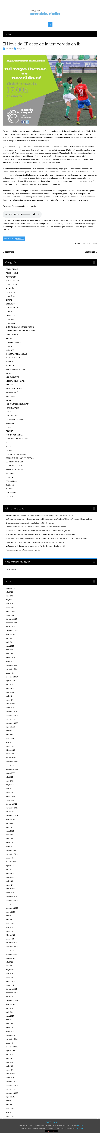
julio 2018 (9, 962)
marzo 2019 (10, 931)
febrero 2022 (10, 796)
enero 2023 (10, 754)
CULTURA (9, 312)
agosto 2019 (10, 912)
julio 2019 (9, 916)
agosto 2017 (10, 1004)
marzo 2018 (10, 977)
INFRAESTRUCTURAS (14, 358)
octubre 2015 (10, 1089)
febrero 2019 (10, 935)
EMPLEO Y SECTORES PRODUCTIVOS (20, 331)
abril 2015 (9, 1112)
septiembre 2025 (12, 630)
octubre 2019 (10, 904)
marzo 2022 (10, 792)
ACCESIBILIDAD (12, 269)
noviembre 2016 (12, 1039)
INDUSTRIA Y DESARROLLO (16, 354)
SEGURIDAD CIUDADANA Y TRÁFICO (20, 458)
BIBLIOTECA (10, 292)
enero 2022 (10, 800)
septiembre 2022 (12, 769)
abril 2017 (9, 1020)
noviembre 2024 (12, 669)
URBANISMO (10, 493)
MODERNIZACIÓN (12, 392)
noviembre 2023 (12, 715)
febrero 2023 (10, 750)
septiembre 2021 (12, 816)
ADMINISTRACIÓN (13, 281)
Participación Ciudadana (15, 420)
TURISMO (9, 489)
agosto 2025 (10, 634)
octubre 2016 (10, 1043)
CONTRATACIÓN (12, 308)
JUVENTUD (10, 365)
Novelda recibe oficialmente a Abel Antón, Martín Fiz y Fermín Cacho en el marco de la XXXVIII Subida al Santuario (46, 538)
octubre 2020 (10, 858)
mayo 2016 (10, 1062)
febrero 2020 (10, 889)
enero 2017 (10, 1031)
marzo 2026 (10, 607)
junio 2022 (10, 781)
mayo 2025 (10, 646)
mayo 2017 (10, 1016)
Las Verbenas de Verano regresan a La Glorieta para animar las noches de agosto (35, 542)
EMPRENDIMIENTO (13, 335)
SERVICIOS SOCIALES (14, 470)
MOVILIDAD (10, 396)
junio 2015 (10, 1105)
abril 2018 (9, 974)
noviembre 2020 (12, 854)
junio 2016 (10, 1058)
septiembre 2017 (12, 1000)
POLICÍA (9, 427)
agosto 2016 (10, 1051)
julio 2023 (9, 731)
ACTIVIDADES (11, 277)
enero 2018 (10, 985)
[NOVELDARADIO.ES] (50, 18)
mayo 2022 (10, 785)
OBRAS (8, 412)
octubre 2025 (10, 627)
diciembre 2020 (11, 850)
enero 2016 (10, 1078)
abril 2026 (9, 604)
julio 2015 (9, 1101)
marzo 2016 (10, 1070)
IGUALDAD (10, 350)
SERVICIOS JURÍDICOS (14, 462)
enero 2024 (10, 708)
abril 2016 (9, 1066)
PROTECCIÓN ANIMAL (14, 435)
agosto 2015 (10, 1097)
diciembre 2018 (11, 943)
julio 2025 (9, 638)
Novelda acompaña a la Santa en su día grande (23, 550)
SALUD (8, 446)
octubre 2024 (10, 673)
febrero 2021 (10, 842)
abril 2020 (9, 881)
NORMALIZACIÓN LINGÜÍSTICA (17, 404)
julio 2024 (9, 685)
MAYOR (9, 373)
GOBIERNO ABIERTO (13, 342)
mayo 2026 (10, 600)
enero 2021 (10, 846)
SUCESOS (10, 485)
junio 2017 (10, 1012)
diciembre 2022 (11, 758)
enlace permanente (90, 243)
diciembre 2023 (11, 711)
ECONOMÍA (10, 319)
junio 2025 (10, 642)
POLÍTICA (9, 431)
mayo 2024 (10, 692)
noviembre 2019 (12, 900)
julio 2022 (9, 777)
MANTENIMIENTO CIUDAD (16, 369)
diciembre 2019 (11, 896)
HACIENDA (10, 346)
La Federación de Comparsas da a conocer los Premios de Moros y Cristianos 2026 (35, 546)
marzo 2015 (10, 1116)
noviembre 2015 (12, 1085)
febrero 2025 (10, 658)
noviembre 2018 (12, 947)
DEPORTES (20, 238)
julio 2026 (9, 592)
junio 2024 (10, 688)
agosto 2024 (10, 681)
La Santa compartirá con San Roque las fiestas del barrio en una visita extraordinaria (36, 527)
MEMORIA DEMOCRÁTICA (15, 381)
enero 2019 (10, 939)
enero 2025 (10, 661)
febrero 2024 (10, 704)
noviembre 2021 (12, 808)
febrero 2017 (10, 1028)
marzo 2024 (10, 700)
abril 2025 (9, 650)
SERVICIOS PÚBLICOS (14, 466)
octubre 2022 (10, 765)
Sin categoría (10, 473)
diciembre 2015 (11, 1081)
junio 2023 (10, 735)
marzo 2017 (10, 1024)
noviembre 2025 (12, 623)
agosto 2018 (10, 958)
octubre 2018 (10, 950)
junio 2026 (10, 596)
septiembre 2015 (12, 1093)
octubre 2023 (10, 719)
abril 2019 (9, 927)
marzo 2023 (10, 746)
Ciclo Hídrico (10, 296)
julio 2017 (9, 1008)
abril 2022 (9, 789)
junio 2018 (10, 966)
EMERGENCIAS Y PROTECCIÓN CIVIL (20, 327)
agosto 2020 (10, 866)
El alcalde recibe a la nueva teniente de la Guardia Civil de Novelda (30, 523)
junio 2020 (10, 873)
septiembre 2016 (12, 1047)
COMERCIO (10, 304)
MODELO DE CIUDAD (14, 389)
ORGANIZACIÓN (12, 416)
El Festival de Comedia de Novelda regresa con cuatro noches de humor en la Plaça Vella (38, 531)
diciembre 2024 (11, 665)
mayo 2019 (10, 924)
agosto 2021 (10, 819)
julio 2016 (9, 1055)
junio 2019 (10, 920)
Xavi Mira (9, 48)
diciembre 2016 (11, 1035)
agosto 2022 (10, 773)
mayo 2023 (10, 738)
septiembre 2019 (12, 908)
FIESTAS (9, 339)
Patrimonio (10, 423)
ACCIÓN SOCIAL (12, 273)
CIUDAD (9, 300)
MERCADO (10, 385)
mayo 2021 (10, 831)
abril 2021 (9, 835)
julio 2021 (9, 823)
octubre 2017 (10, 997)
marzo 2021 (10, 839)
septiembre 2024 (12, 677)
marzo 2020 (10, 885)
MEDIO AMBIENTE (12, 377)
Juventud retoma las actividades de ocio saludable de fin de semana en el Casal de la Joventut (39, 515)
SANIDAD (9, 450)
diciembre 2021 (11, 804)
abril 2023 (9, 742)
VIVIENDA (9, 497)
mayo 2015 (10, 1108)
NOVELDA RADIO (12, 408)
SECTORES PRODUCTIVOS (16, 454)
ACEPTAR (51, 1131)
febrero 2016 (10, 1074)
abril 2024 (9, 696)
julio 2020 (9, 869)
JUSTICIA (9, 362)
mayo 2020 (10, 877)
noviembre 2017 (12, 993)
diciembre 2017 (11, 989)
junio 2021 (10, 827)
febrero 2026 (10, 611)
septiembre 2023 (12, 723)
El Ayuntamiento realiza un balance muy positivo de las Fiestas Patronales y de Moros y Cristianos (40, 534)
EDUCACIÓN (10, 323)
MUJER (8, 400)
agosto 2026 (10, 588)
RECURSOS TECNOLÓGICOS (17, 439)
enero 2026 (10, 615)
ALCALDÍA (10, 288)
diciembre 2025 (11, 619)
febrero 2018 (10, 981)
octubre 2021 (10, 812)
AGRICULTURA (11, 285)
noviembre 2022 (12, 762)
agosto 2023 (10, 727)
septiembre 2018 (12, 954)
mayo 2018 (10, 970)
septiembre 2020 (12, 862)
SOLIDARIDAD (11, 481)
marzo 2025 (10, 654)
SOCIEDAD (10, 477)
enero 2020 (10, 893)
